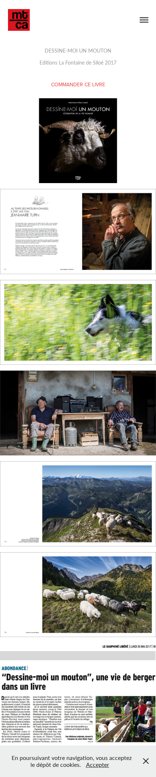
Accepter (97, 764)
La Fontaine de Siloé (81, 62)
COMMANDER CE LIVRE (78, 84)
